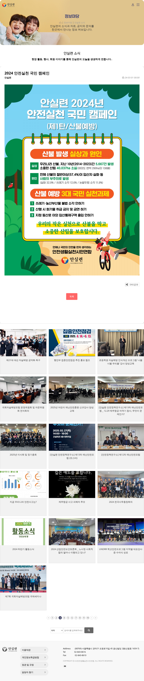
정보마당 (68, 22)
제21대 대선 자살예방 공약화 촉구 (23, 360)
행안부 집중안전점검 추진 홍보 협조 (72, 360)
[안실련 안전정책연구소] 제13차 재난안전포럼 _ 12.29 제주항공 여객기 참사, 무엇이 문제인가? (121, 411)
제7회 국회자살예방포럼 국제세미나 (23, 596)
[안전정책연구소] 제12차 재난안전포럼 (120, 454)
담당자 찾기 (34, 672)
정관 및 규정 (34, 664)
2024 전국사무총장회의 (121, 501)
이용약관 (34, 650)
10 (88, 618)
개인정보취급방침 (34, 657)
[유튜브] (65, 666)
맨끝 (95, 617)
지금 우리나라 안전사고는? (23, 501)
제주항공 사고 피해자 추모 (72, 501)
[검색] (88, 630)
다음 (91, 617)
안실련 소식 (79, 22)
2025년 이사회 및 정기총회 (23, 454)
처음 (48, 617)
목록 (72, 296)
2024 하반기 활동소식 (23, 549)
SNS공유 (133, 284)
